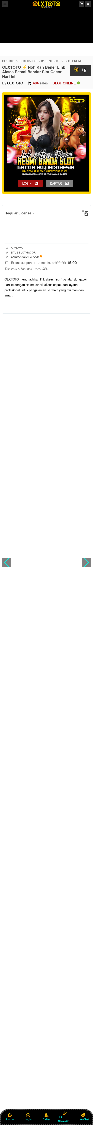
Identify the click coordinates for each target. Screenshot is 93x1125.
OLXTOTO (8, 61)
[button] (6, 562)
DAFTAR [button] (56, 183)
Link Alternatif (63, 1119)
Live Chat (83, 1119)
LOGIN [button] (27, 183)
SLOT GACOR (28, 61)
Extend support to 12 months (44, 263)
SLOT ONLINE (73, 61)
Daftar (46, 1119)
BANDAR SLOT (50, 61)
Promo (10, 1119)
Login (28, 1119)
